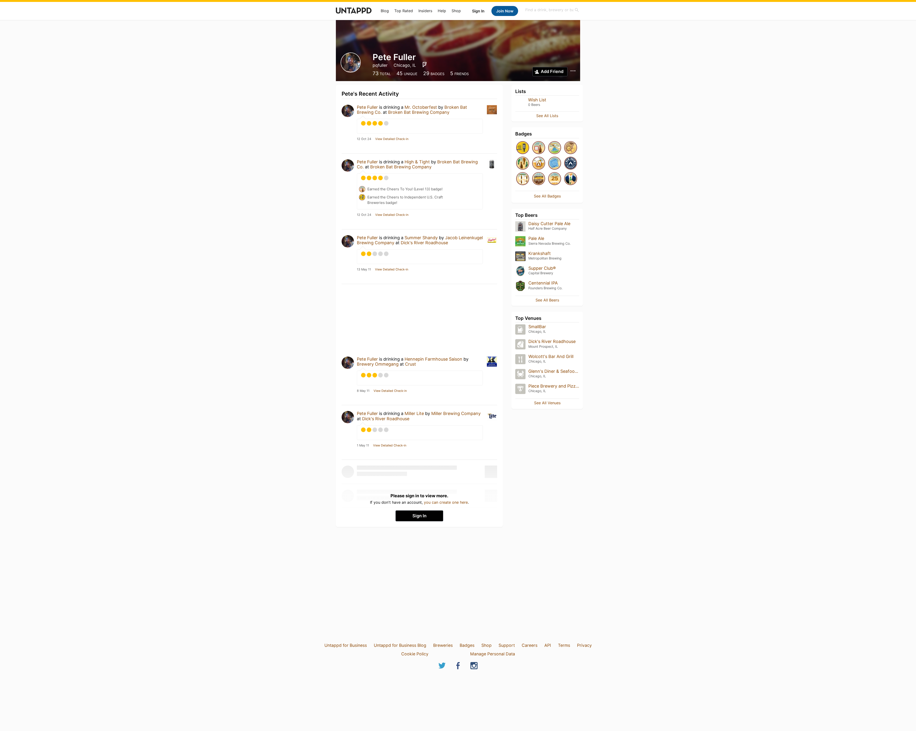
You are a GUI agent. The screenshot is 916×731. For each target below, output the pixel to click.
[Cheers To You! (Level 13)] (538, 148)
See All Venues (547, 402)
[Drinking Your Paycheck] (554, 163)
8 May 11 (363, 391)
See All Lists (547, 115)
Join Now (504, 11)
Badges (467, 645)
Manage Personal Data (492, 653)
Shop (456, 10)
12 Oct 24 (364, 139)
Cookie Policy (414, 653)
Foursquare (424, 64)
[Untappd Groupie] (538, 179)
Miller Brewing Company (456, 413)
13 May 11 (364, 269)
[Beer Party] (522, 163)
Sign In (478, 11)
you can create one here (446, 502)
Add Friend (552, 71)
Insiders (425, 10)
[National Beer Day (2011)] (538, 163)
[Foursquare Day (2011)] (554, 148)
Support (507, 645)
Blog (385, 10)
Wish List (537, 99)
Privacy (584, 645)
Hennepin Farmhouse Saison (433, 359)
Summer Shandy (421, 237)
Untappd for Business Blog (400, 645)
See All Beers (547, 300)
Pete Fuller (367, 107)
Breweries (443, 645)
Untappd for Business (345, 645)
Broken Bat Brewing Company (418, 112)
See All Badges (547, 196)
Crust (410, 364)
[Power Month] (522, 179)
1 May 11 (363, 445)
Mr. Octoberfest (421, 107)
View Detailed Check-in (391, 139)
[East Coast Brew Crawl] (570, 148)
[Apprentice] (554, 179)
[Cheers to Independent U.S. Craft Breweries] (522, 148)
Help (442, 10)
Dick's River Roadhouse (424, 242)
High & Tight (417, 161)
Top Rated (403, 10)
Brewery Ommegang (378, 364)
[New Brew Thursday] (570, 163)
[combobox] (552, 10)
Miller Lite (414, 413)
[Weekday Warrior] (570, 179)
